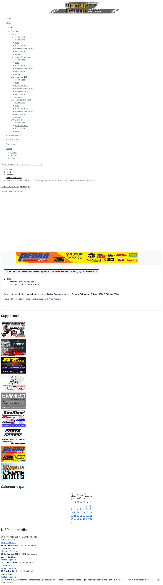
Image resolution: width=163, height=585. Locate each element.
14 (84, 512)
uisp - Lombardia (26, 282)
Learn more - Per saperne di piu (15, 186)
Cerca (3, 164)
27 (81, 519)
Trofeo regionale (8, 542)
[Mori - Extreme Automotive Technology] (13, 355)
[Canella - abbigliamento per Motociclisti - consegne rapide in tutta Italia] (13, 480)
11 (75, 512)
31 (72, 522)
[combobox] (24, 164)
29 (87, 519)
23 (91, 515)
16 (91, 512)
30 (91, 519)
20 (81, 515)
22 (87, 515)
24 (72, 519)
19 (78, 515)
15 (87, 512)
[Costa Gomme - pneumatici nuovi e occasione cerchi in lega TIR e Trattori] (13, 444)
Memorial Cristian (9, 551)
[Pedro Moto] (77, 262)
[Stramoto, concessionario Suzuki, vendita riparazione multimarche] (13, 426)
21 (84, 515)
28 (84, 519)
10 (72, 512)
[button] (84, 27)
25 (75, 519)
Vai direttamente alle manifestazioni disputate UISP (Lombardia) (32, 299)
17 (72, 515)
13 (81, 512)
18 (75, 515)
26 (78, 519)
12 (78, 512)
